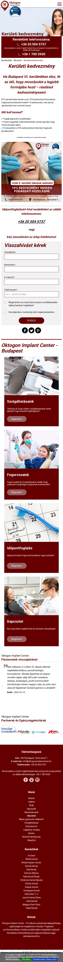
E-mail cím (9, 277)
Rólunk (31, 798)
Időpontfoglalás (19, 548)
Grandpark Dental (31, 890)
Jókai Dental (31, 901)
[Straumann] (54, 738)
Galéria (31, 802)
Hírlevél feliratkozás (31, 837)
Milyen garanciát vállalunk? (31, 819)
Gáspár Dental (31, 887)
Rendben (26, 959)
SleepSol (31, 840)
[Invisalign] (24, 739)
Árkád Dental (31, 859)
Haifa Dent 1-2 (31, 894)
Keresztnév (10, 265)
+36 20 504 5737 (33, 44)
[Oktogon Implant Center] (18, 6)
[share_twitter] (31, 330)
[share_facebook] (25, 330)
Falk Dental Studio (31, 876)
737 (42, 222)
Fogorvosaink (18, 475)
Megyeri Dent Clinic (31, 904)
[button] (31, 320)
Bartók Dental (31, 866)
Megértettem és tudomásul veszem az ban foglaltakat (33, 304)
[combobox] (7, 294)
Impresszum (31, 826)
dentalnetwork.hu (31, 936)
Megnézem (16, 419)
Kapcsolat (15, 621)
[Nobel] (39, 739)
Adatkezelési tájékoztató (45, 959)
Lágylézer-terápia (31, 830)
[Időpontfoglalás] (31, 522)
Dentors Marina (31, 873)
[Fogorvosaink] (31, 449)
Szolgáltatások (31, 823)
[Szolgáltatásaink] (31, 376)
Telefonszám (11, 290)
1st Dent (31, 855)
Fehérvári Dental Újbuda (31, 880)
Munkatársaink (31, 812)
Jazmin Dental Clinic (31, 897)
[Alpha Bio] (8, 738)
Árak (31, 805)
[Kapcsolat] (31, 596)
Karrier (31, 833)
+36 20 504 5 (28, 222)
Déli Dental (31, 869)
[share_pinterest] (38, 330)
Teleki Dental (31, 908)
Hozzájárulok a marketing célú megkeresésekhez (31, 312)
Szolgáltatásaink (20, 401)
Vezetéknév (10, 252)
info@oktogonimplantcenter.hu (37, 761)
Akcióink (31, 816)
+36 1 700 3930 (33, 54)
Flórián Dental (31, 883)
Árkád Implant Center (31, 862)
